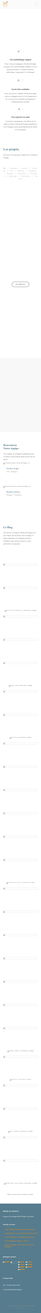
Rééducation (25, 176)
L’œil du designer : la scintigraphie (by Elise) (20, 1237)
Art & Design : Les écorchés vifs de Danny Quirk (21, 1233)
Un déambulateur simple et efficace (17, 1241)
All (5, 168)
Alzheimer (14, 168)
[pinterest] (20, 1199)
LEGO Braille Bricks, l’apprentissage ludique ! (20, 1229)
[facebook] (14, 1199)
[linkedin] (7, 476)
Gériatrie (21, 171)
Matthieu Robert (13, 492)
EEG (11, 171)
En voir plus (20, 284)
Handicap (32, 171)
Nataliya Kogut (12, 468)
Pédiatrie (9, 173)
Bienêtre (25, 168)
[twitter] (24, 1199)
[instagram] (27, 1199)
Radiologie (13, 176)
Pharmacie (22, 173)
